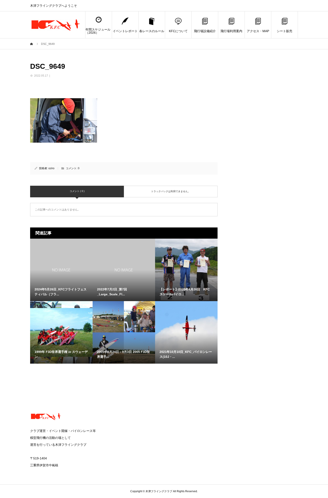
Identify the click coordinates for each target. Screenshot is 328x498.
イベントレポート (125, 31)
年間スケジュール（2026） (97, 31)
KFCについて (178, 31)
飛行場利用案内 (231, 31)
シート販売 (284, 31)
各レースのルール (151, 31)
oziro (51, 168)
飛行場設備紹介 (205, 31)
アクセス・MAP (258, 31)
